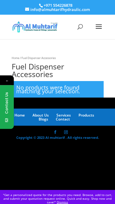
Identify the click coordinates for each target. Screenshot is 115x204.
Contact (63, 119)
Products (86, 115)
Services (63, 115)
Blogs (43, 119)
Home (15, 58)
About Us (41, 115)
